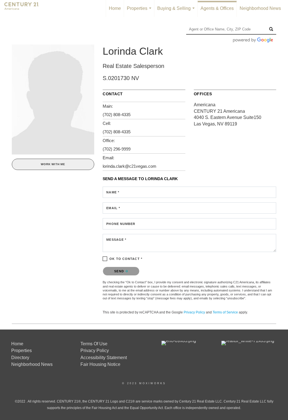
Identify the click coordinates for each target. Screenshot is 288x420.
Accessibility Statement (103, 357)
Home (115, 8)
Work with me (53, 164)
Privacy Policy (194, 312)
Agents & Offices (217, 8)
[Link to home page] (24, 8)
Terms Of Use (93, 343)
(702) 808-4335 (116, 114)
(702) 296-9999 (116, 149)
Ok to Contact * (125, 258)
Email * (113, 208)
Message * (116, 239)
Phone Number (120, 224)
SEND (119, 271)
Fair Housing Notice (100, 364)
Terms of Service (225, 312)
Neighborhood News (260, 8)
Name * (112, 192)
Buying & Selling (177, 11)
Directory (20, 357)
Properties (140, 11)
